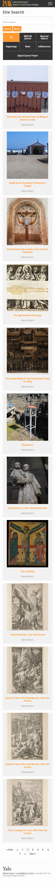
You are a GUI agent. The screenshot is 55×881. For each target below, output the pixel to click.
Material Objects (44, 37)
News (27, 46)
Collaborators (44, 46)
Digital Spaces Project (27, 55)
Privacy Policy (9, 873)
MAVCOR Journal (28, 37)
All (11, 37)
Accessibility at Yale (25, 873)
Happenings (11, 46)
